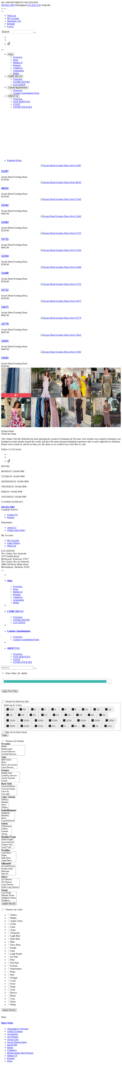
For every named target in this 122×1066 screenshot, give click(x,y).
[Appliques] (8, 813)
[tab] (64, 580)
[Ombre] (5, 807)
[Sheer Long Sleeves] (10, 887)
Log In (10, 26)
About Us (11, 527)
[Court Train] (7, 847)
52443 (5, 222)
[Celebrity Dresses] (10, 775)
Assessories (12, 1034)
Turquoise (15, 933)
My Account (13, 18)
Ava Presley (12, 1037)
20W (54, 720)
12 (98, 709)
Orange (13, 977)
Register (11, 23)
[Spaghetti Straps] (8, 898)
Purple (13, 948)
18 (22, 714)
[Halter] (8, 855)
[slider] (108, 681)
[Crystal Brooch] (8, 820)
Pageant (11, 1058)
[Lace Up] (9, 791)
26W (97, 720)
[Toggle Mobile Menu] (2, 570)
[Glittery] (5, 800)
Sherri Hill (12, 1045)
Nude (12, 986)
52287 (5, 171)
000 (12, 709)
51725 (5, 239)
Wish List (11, 15)
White (13, 1004)
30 (92, 714)
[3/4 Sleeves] (10, 882)
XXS (40, 726)
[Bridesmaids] (13, 749)
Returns (10, 517)
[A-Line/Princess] (8, 866)
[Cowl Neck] (8, 853)
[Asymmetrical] (7, 842)
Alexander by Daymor (17, 1028)
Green (13, 924)
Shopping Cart (14, 21)
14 (109, 709)
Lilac (12, 951)
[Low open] (9, 794)
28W (111, 720)
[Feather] (6, 831)
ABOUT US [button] (13, 648)
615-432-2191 (34, 5)
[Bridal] (13, 746)
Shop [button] (9, 580)
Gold (12, 989)
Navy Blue (15, 945)
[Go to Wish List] (5, 8)
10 (86, 709)
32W (26, 726)
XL (97, 726)
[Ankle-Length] (7, 839)
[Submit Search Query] (35, 668)
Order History (13, 543)
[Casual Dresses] (13, 751)
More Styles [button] (7, 1023)
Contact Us (12, 514)
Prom (9, 1061)
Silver (13, 1001)
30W (12, 726)
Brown (13, 992)
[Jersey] (6, 834)
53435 (5, 340)
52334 (5, 255)
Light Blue (15, 936)
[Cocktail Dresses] (13, 754)
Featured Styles (14, 160)
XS (53, 726)
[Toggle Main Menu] (2, 49)
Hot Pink (14, 962)
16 (11, 714)
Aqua (12, 930)
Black (13, 995)
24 (57, 714)
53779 (5, 323)
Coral (12, 980)
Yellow (13, 915)
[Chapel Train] (7, 845)
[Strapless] (8, 900)
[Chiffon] (6, 829)
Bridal (10, 1047)
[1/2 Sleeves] (10, 879)
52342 (5, 205)
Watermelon (16, 968)
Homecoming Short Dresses (20, 1053)
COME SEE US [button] (15, 611)
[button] (10, 54)
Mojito (13, 918)
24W (83, 720)
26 (69, 714)
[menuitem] (64, 15)
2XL (109, 726)
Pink (12, 960)
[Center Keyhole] (10, 778)
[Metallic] (5, 802)
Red (12, 974)
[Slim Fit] (8, 874)
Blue (12, 942)
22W (69, 720)
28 (80, 714)
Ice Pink (14, 957)
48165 (5, 188)
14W (12, 720)
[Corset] (10, 781)
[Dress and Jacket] (9, 765)
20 (34, 714)
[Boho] (9, 762)
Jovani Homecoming (17, 1042)
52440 (5, 272)
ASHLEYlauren (15, 1031)
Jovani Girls (12, 1039)
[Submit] (34, 32)
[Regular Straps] (8, 895)
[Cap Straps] (8, 893)
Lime (12, 927)
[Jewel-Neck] (8, 860)
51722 (5, 289)
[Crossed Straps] (9, 789)
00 (24, 709)
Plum (12, 971)
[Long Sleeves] (10, 884)
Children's (12, 1050)
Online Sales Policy (16, 530)
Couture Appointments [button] (18, 631)
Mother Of (12, 1055)
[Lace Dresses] (9, 767)
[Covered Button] (9, 786)
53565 (5, 357)
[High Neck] (8, 858)
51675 (5, 306)
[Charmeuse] (6, 826)
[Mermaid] (8, 871)
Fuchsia (14, 965)
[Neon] (5, 805)
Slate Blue (15, 939)
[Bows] (8, 818)
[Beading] (8, 815)
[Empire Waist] (8, 869)
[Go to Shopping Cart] (2, 8)
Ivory (12, 983)
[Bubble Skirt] (10, 773)
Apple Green (16, 921)
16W (26, 720)
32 (104, 714)
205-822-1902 (8, 5)
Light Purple (16, 954)
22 (45, 714)
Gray (12, 998)
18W (40, 720)
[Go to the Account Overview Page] (2, 11)
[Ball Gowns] (9, 760)
